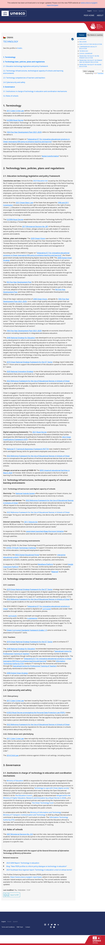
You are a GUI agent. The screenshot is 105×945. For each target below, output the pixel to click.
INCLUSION (83, 42)
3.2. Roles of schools (10, 96)
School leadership (85, 53)
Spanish (101, 11)
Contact (27, 927)
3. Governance (9, 87)
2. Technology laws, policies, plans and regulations (24, 62)
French (95, 11)
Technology (83, 51)
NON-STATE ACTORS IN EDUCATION (90, 44)
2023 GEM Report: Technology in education (22, 863)
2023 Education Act (40, 181)
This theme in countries (95, 35)
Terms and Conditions (8, 927)
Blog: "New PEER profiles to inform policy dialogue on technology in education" (36, 866)
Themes (81, 35)
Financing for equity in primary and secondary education (90, 61)
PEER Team (20, 927)
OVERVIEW (82, 39)
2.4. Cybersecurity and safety (14, 82)
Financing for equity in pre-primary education (89, 57)
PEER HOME (89, 15)
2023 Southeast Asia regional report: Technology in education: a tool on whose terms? (39, 870)
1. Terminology (9, 57)
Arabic (19, 48)
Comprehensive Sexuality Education (88, 47)
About (100, 15)
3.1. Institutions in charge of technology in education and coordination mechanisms (35, 91)
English (89, 11)
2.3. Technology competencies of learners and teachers (24, 78)
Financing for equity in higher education (90, 65)
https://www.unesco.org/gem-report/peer (26, 877)
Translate (100, 73)
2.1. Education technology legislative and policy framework (25, 66)
